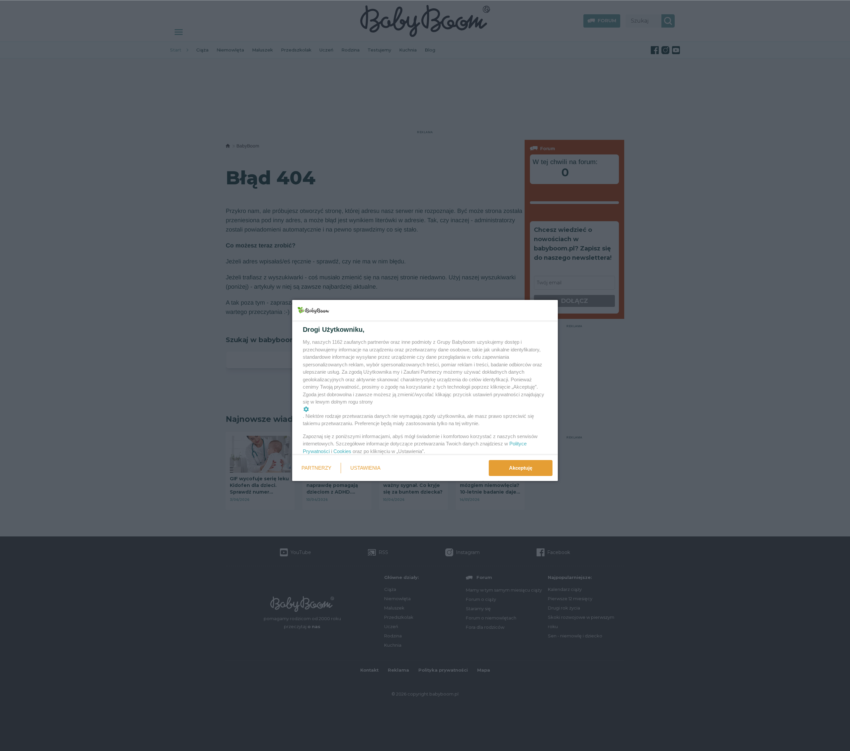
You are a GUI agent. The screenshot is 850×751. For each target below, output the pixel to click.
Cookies (342, 451)
